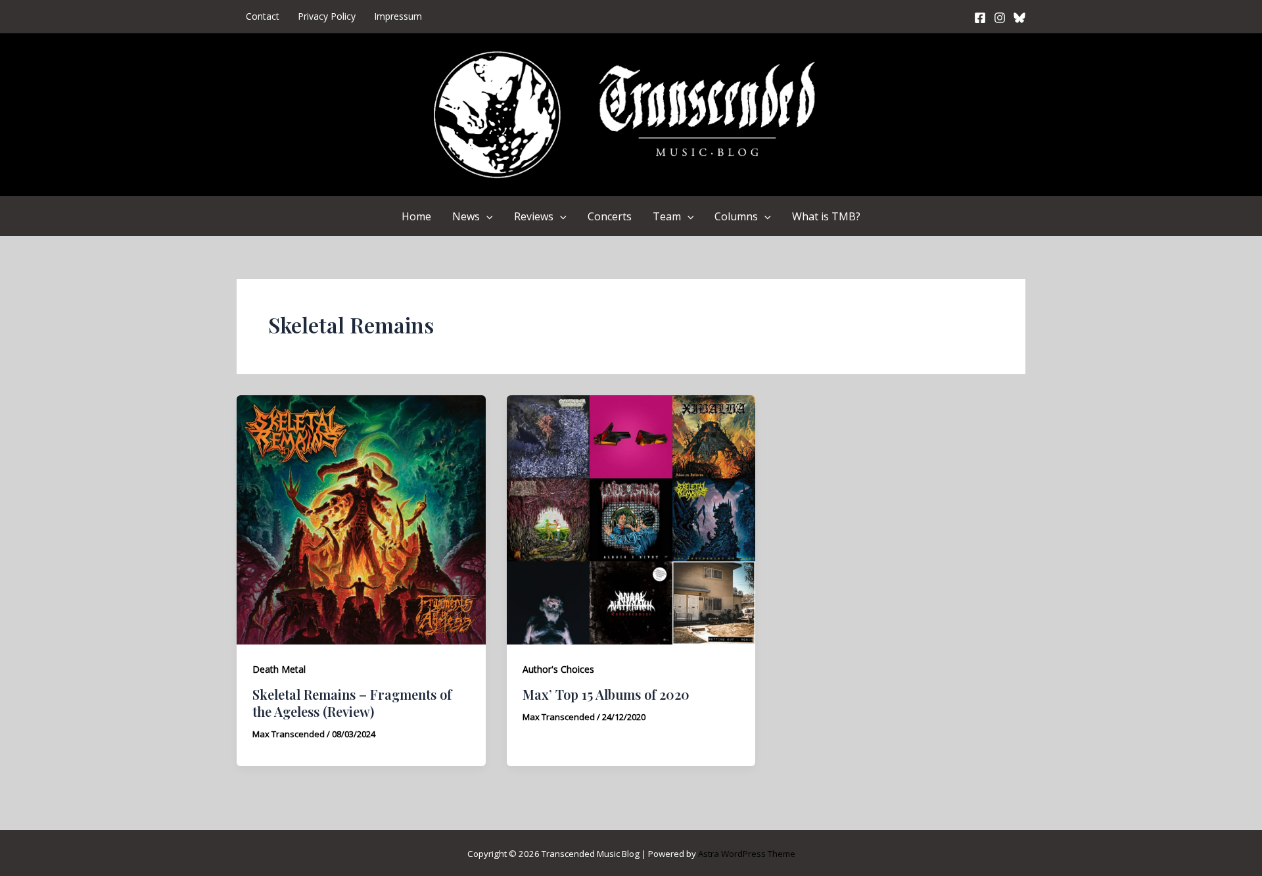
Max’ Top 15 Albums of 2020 (606, 694)
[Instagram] (1000, 18)
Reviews (533, 216)
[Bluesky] (1019, 18)
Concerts (610, 216)
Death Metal (279, 669)
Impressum (398, 16)
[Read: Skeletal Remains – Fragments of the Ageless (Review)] (361, 519)
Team (667, 216)
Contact (262, 16)
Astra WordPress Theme (746, 854)
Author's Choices (558, 669)
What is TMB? (826, 216)
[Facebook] (980, 18)
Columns (736, 216)
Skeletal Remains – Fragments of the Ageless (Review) (352, 702)
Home (416, 216)
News (466, 216)
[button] (486, 216)
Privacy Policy (327, 16)
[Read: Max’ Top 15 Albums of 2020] (631, 519)
